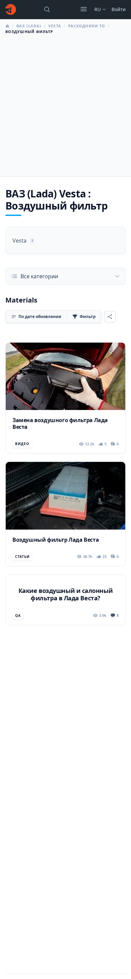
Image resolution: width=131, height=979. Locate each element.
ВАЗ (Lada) (28, 25)
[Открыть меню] (83, 9)
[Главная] (10, 9)
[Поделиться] (110, 316)
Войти (119, 9)
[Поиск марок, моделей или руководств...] (47, 9)
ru (97, 9)
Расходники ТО (86, 25)
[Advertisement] (65, 103)
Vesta (54, 25)
